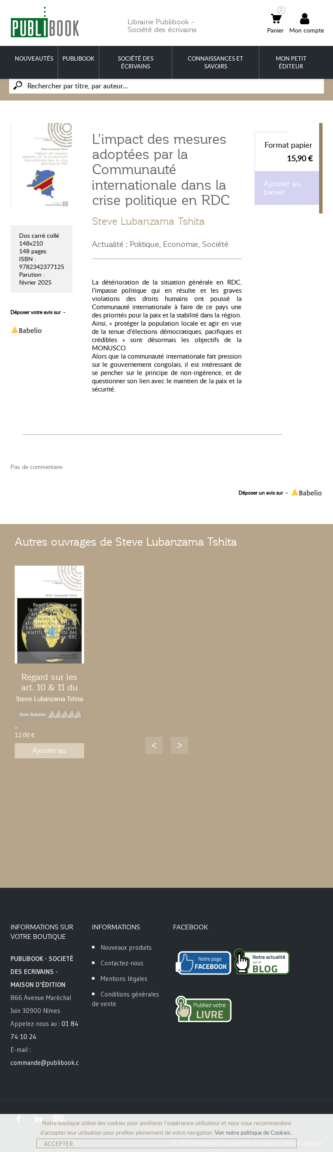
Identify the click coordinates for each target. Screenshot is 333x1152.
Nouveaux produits (126, 947)
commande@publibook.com (49, 1062)
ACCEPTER (58, 1144)
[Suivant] (179, 745)
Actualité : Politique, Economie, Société (160, 244)
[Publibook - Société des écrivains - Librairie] (44, 21)
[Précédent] (154, 745)
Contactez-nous (122, 963)
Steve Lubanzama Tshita (148, 221)
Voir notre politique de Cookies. (253, 1132)
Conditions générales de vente (125, 999)
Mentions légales (124, 978)
